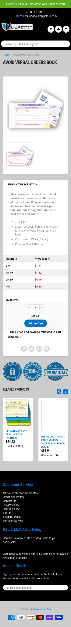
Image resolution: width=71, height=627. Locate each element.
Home (6, 54)
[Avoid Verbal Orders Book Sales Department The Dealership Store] (35, 110)
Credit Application (13, 497)
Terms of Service (13, 520)
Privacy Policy (11, 505)
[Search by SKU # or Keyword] (65, 44)
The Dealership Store (39, 609)
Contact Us (9, 501)
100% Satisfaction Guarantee (20, 493)
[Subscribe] (63, 588)
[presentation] (59, 391)
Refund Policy (11, 509)
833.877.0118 (37, 12)
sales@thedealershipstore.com (38, 16)
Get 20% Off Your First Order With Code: (35, 4)
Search (7, 513)
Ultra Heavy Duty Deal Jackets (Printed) (16, 434)
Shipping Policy (12, 516)
